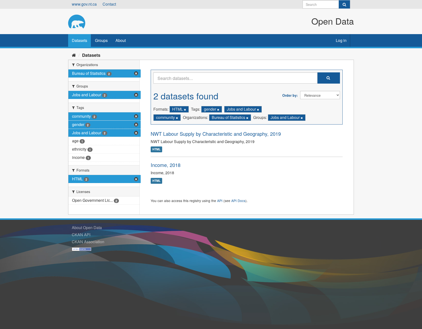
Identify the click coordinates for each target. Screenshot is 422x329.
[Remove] (185, 109)
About (121, 40)
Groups (101, 40)
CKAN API (81, 234)
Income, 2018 (165, 164)
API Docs (238, 200)
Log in (341, 40)
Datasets (79, 40)
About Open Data (87, 227)
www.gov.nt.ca (84, 4)
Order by (289, 95)
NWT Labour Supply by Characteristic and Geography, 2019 (216, 133)
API (219, 200)
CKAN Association (88, 241)
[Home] (74, 55)
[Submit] (344, 4)
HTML (156, 149)
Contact (109, 4)
